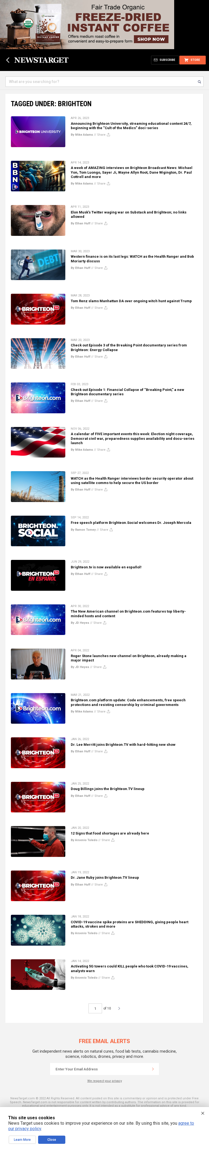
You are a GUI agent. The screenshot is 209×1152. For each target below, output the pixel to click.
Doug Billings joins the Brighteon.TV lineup (108, 789)
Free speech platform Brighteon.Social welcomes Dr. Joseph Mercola (131, 523)
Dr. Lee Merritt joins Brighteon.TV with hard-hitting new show (123, 745)
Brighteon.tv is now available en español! (106, 567)
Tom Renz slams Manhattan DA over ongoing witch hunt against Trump (131, 301)
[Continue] (153, 1069)
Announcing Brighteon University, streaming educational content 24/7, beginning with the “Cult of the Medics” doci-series (131, 125)
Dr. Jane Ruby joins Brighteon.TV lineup (105, 877)
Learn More (22, 1140)
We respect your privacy (104, 1081)
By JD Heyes (80, 623)
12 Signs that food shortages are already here (110, 833)
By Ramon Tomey (83, 530)
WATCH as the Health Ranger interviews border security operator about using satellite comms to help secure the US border (132, 480)
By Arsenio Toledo (84, 840)
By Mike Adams (82, 134)
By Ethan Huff (80, 223)
